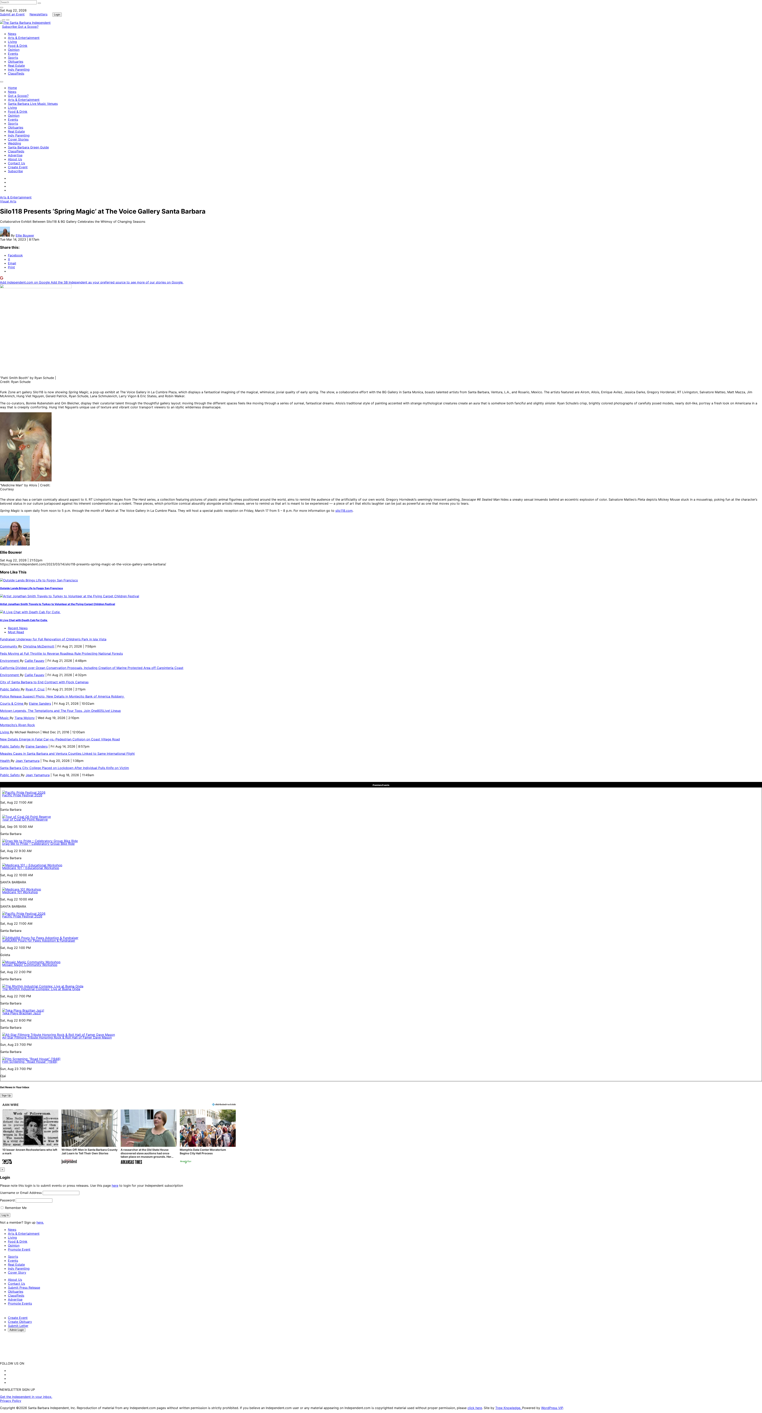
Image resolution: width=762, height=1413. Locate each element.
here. (40, 1222)
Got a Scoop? (28, 27)
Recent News (18, 628)
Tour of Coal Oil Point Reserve (25, 819)
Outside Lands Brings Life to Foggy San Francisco (31, 588)
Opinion (13, 50)
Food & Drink (17, 46)
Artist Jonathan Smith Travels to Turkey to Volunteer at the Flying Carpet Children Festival (57, 604)
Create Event (18, 167)
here (115, 1185)
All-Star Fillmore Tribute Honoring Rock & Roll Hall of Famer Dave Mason (57, 1037)
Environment (10, 661)
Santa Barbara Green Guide (28, 147)
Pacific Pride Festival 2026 (22, 795)
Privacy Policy (10, 1401)
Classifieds (16, 73)
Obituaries (15, 62)
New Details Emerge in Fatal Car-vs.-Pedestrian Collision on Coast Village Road (60, 739)
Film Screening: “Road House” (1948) (29, 1062)
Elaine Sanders (40, 704)
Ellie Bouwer (25, 235)
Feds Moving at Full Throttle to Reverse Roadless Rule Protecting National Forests (61, 653)
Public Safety (10, 689)
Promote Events (20, 1303)
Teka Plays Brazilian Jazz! (21, 1013)
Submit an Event (12, 14)
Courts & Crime (12, 704)
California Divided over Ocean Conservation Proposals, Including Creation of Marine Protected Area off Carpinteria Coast (91, 668)
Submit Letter (18, 1326)
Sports (13, 58)
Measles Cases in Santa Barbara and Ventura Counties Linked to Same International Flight (67, 754)
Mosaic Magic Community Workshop (29, 965)
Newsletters (38, 14)
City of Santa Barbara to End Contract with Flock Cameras (44, 682)
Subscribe (10, 27)
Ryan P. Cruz (35, 689)
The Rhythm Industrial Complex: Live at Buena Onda (41, 989)
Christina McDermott (38, 646)
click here (475, 1408)
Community (9, 646)
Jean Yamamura (27, 761)
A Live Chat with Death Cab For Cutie (24, 620)
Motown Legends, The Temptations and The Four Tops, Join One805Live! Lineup (60, 711)
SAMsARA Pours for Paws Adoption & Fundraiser (38, 941)
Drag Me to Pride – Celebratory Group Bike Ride (38, 844)
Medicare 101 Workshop (20, 892)
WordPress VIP (552, 1408)
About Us (15, 159)
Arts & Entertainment (23, 38)
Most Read (16, 632)
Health (5, 761)
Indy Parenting (19, 69)
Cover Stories (18, 139)
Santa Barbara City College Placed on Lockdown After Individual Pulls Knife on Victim (64, 768)
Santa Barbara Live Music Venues (33, 104)
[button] (30, 1137)
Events (13, 54)
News (12, 34)
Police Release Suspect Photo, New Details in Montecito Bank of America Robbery (62, 696)
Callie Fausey (34, 661)
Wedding (14, 143)
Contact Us (16, 163)
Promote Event (19, 1249)
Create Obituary (20, 1322)
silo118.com (344, 511)
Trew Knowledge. (508, 1408)
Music (5, 718)
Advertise (15, 155)
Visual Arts (8, 201)
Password (7, 1200)
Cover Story (17, 1272)
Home (12, 88)
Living (12, 42)
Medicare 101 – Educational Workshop (30, 868)
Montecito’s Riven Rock (17, 725)
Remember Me (15, 1208)
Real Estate (16, 65)
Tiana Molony (24, 718)
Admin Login (17, 1329)
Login (57, 14)
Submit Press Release (24, 1288)
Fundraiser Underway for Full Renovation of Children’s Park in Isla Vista (53, 639)
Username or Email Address (21, 1193)
